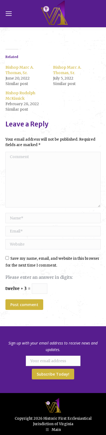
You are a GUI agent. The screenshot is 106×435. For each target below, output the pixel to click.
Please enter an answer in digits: (39, 277)
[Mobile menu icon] (8, 13)
